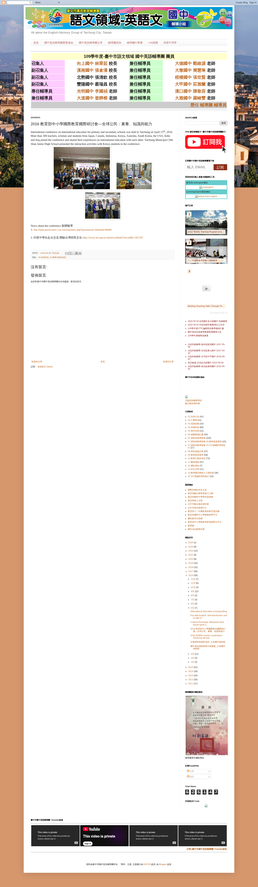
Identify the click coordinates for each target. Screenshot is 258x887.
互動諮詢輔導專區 (193, 400)
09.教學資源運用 (195, 455)
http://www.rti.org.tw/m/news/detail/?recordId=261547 (113, 237)
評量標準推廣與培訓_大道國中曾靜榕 (207, 642)
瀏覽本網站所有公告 (197, 490)
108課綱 (153, 42)
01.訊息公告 (193, 416)
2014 (191, 671)
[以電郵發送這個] (66, 253)
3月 (193, 658)
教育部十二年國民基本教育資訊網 (203, 511)
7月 (193, 599)
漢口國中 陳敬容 (190, 91)
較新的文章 (37, 361)
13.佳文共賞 (193, 469)
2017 (191, 571)
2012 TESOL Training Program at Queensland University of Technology (222, 232)
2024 (191, 542)
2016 (191, 575)
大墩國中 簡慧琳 (190, 70)
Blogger (163, 864)
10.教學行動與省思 (58, 257)
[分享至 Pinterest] (80, 253)
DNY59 (147, 864)
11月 (193, 583)
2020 (191, 559)
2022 (191, 551)
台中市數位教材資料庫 (198, 504)
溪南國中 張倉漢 (92, 70)
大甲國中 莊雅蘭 (190, 84)
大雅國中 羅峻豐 (190, 98)
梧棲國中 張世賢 (190, 77)
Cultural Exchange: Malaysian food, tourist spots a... (207, 623)
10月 (193, 587)
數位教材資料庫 (192, 403)
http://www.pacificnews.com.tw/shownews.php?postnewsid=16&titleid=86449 (72, 230)
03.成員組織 (193, 423)
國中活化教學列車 (196, 529)
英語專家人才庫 (195, 500)
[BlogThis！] (70, 253)
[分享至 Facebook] (76, 253)
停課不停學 (170, 42)
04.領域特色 (43, 257)
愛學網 (191, 525)
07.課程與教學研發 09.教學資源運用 (205, 441)
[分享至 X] (73, 253)
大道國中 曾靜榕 (92, 98)
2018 (191, 567)
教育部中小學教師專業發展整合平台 (204, 522)
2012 (191, 679)
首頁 (36, 42)
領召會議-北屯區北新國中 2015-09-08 (205, 362)
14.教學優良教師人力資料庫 (201, 473)
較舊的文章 (168, 361)
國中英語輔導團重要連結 (58, 42)
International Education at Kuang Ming (208, 611)
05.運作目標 (193, 431)
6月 (193, 603)
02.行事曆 (192, 420)
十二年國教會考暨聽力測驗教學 (202, 260)
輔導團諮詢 (114, 42)
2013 (191, 675)
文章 (191, 771)
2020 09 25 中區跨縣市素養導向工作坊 (206, 325)
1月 (193, 662)
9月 (193, 591)
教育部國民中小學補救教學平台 (202, 515)
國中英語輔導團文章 (90, 42)
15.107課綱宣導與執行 (198, 476)
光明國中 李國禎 (92, 91)
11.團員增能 (193, 462)
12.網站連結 (193, 465)
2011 (191, 683)
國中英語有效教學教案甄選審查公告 (204, 332)
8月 (193, 595)
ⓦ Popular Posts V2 (218, 313)
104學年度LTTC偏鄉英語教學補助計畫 (206, 328)
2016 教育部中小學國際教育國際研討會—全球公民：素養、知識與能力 (207, 630)
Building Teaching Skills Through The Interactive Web (213, 306)
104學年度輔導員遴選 (198, 335)
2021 (191, 555)
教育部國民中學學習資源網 (200, 497)
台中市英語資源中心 (197, 508)
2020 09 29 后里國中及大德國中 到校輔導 (207, 321)
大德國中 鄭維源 (190, 63)
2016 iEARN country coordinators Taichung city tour (206, 636)
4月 (193, 654)
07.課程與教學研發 (197, 438)
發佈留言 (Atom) (45, 367)
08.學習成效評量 (195, 451)
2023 (191, 547)
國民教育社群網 (195, 518)
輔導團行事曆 (135, 42)
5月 (193, 608)
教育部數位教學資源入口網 (200, 493)
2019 (191, 563)
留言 (191, 776)
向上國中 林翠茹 (92, 63)
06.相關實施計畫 (195, 434)
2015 (191, 667)
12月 (193, 579)
